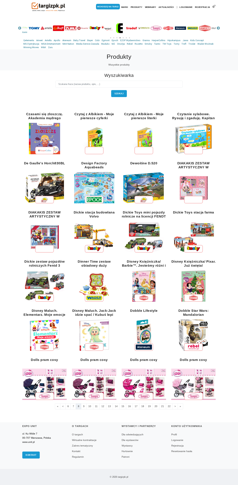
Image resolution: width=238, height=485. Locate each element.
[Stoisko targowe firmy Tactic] (162, 28)
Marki (124, 7)
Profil (174, 434)
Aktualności (166, 7)
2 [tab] (114, 38)
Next (218, 28)
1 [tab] (110, 38)
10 (89, 406)
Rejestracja (202, 7)
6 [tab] (126, 38)
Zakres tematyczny (82, 445)
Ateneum (66, 40)
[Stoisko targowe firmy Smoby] (89, 28)
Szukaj (119, 93)
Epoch (115, 40)
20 (156, 406)
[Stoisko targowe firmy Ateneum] (174, 28)
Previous (19, 28)
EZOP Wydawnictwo (130, 40)
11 (96, 406)
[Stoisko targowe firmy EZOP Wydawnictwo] (113, 28)
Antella (48, 40)
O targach (77, 434)
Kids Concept (197, 40)
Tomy (176, 44)
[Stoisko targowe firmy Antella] (40, 28)
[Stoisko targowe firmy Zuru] (65, 28)
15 (122, 406)
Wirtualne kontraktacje (84, 440)
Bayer (90, 40)
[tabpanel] (28, 28)
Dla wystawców (130, 440)
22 (169, 406)
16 (129, 406)
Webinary (150, 7)
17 (136, 406)
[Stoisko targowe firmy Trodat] (126, 28)
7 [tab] (129, 38)
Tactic (157, 44)
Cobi (97, 40)
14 (116, 406)
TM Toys (166, 44)
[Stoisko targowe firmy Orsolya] (138, 28)
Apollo (57, 40)
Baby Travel (79, 40)
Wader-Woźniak (205, 44)
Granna (146, 40)
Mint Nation (68, 44)
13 (109, 406)
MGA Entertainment (50, 44)
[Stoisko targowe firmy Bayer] (150, 28)
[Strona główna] (48, 7)
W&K (43, 47)
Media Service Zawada (87, 44)
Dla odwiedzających (132, 434)
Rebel (130, 44)
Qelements (28, 40)
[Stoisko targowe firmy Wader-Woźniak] (187, 28)
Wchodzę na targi (108, 7)
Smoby (148, 44)
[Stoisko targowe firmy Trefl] (52, 28)
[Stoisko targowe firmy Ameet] (199, 28)
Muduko (105, 44)
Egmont (106, 40)
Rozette (139, 44)
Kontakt (31, 455)
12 (102, 406)
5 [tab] (123, 38)
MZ (113, 44)
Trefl (183, 44)
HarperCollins (158, 40)
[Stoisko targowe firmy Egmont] (211, 28)
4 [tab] (120, 38)
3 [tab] (117, 38)
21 (162, 406)
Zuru (50, 47)
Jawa (185, 40)
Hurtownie (127, 451)
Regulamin (78, 456)
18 (142, 406)
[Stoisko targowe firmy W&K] (101, 28)
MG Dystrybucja (31, 44)
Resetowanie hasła (181, 451)
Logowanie (185, 7)
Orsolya (121, 44)
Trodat (191, 44)
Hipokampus (174, 40)
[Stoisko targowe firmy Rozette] (77, 28)
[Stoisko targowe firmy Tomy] (28, 28)
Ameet (39, 40)
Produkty (136, 7)
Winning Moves (31, 47)
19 (149, 406)
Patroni (125, 456)
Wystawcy (127, 445)
